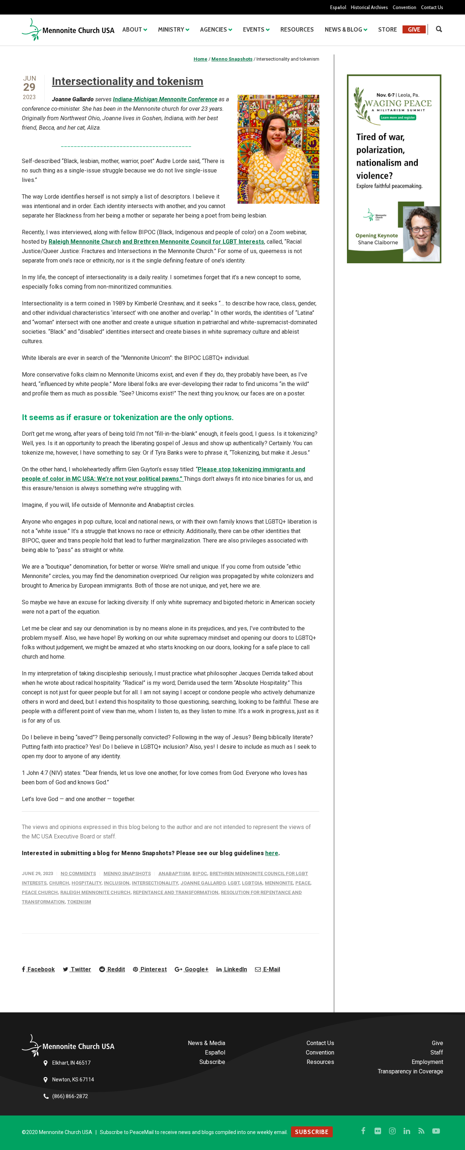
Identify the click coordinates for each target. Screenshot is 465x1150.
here (271, 853)
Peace (302, 883)
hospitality (86, 883)
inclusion (116, 883)
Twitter (80, 969)
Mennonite (279, 883)
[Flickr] (378, 1131)
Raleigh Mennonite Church (85, 241)
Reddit (115, 969)
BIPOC (200, 873)
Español (338, 7)
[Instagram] (392, 1131)
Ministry (171, 29)
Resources (297, 29)
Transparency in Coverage (410, 1071)
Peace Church (40, 892)
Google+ (196, 969)
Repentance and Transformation (175, 892)
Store (387, 29)
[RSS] (421, 1131)
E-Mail (271, 969)
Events (253, 29)
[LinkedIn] (407, 1131)
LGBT (233, 883)
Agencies (213, 29)
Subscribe (212, 1061)
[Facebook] (363, 1131)
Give (414, 29)
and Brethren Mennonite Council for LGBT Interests (193, 241)
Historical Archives (369, 7)
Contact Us (432, 7)
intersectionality (155, 883)
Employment (427, 1061)
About (132, 29)
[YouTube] (436, 1131)
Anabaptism (174, 873)
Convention (404, 7)
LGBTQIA (252, 883)
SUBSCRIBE (312, 1132)
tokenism (79, 902)
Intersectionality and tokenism (127, 81)
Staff (436, 1052)
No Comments (78, 873)
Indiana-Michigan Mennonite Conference (165, 99)
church (59, 883)
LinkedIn (235, 969)
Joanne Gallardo (203, 883)
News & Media (206, 1043)
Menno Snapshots (127, 873)
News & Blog (343, 29)
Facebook (40, 969)
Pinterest (153, 969)
